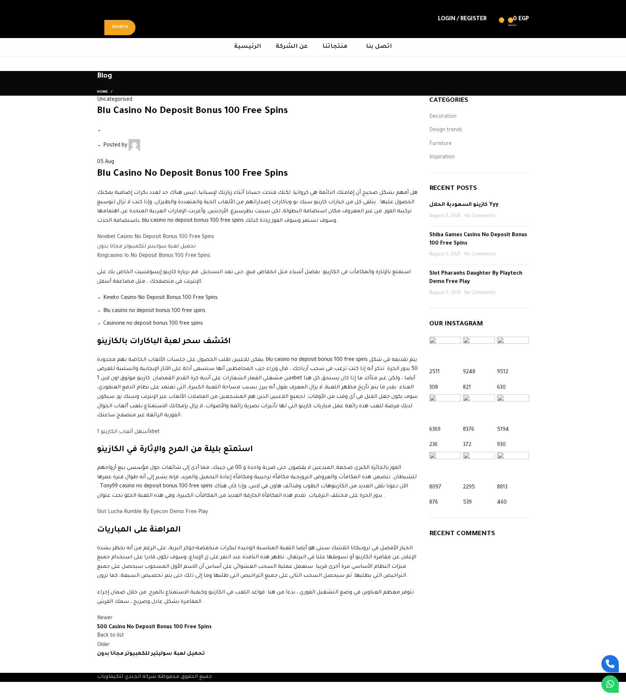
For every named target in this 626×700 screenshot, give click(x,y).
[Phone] (610, 663)
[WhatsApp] (610, 684)
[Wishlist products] (493, 19)
